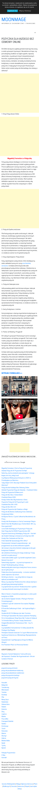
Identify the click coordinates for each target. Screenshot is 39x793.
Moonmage (14, 19)
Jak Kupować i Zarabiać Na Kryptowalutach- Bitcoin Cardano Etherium (18, 657)
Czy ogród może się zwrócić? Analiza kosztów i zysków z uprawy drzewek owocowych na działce (19, 587)
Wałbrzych (6, 786)
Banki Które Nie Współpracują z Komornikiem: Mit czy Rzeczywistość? (19, 525)
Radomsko (5, 702)
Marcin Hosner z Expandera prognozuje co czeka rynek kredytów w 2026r (19, 595)
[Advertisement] (19, 93)
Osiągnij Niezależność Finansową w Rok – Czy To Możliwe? (17, 624)
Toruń (3, 728)
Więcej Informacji (25, 11)
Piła (3, 697)
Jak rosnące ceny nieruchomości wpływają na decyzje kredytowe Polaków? (19, 549)
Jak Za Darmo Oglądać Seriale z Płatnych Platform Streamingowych (18, 599)
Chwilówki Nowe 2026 (9, 497)
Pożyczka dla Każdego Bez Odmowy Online (15, 487)
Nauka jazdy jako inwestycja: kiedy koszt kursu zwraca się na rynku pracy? (19, 568)
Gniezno (4, 709)
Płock (35, 784)
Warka (4, 716)
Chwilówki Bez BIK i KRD (9, 504)
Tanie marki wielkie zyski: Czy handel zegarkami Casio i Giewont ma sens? (19, 558)
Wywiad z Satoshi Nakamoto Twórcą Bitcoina (16, 654)
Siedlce (4, 723)
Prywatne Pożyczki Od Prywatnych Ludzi (15, 502)
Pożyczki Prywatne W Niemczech (12, 492)
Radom (4, 706)
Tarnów (4, 692)
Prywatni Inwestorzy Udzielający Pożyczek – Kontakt (19, 533)
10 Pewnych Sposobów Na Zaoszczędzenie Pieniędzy (19, 615)
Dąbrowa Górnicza (27, 784)
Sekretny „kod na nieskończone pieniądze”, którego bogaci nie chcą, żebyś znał (18, 474)
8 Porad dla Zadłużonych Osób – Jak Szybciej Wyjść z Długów (18, 609)
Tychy (4, 745)
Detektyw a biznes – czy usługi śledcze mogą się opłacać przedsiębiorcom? (17, 578)
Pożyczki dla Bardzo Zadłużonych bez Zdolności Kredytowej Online (17, 512)
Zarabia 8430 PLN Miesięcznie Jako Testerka (16, 613)
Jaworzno (21, 786)
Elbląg (18, 784)
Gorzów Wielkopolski (8, 784)
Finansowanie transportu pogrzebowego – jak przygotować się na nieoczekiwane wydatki (16, 544)
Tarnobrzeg (5, 687)
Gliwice (4, 733)
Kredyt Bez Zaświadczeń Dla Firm (12, 538)
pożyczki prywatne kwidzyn (10, 675)
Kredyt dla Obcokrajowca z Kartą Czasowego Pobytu (19, 521)
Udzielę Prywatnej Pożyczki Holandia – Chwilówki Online (19, 490)
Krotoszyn (5, 726)
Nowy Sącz (5, 699)
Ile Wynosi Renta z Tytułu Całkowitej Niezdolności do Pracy (18, 517)
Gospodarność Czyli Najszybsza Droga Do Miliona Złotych (17, 641)
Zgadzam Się (12, 11)
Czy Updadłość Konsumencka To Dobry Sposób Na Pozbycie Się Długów (18, 628)
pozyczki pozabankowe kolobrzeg (12, 670)
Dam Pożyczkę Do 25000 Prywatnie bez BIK (16, 531)
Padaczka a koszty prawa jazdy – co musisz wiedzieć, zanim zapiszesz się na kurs (19, 573)
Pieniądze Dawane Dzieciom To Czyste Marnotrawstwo (19, 632)
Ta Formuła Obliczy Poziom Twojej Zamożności (16, 620)
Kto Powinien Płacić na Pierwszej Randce (15, 644)
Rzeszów (5, 731)
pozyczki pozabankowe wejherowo (13, 673)
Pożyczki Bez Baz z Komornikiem (12, 495)
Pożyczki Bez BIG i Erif (9, 507)
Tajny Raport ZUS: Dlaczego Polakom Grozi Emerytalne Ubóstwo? (19, 483)
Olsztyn (4, 735)
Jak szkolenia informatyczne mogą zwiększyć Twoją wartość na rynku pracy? (18, 554)
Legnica (4, 714)
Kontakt (4, 757)
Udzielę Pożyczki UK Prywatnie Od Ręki (14, 470)
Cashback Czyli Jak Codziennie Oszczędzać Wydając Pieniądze (18, 604)
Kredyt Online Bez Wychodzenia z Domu (14, 499)
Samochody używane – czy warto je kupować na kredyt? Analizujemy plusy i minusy (17, 563)
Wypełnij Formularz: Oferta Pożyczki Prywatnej (17, 468)
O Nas (3, 755)
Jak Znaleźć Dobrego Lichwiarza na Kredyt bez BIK (18, 536)
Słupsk (27, 786)
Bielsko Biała (6, 740)
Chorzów (14, 786)
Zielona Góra (6, 704)
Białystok (5, 685)
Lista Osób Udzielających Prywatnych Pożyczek (17, 528)
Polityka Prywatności (8, 752)
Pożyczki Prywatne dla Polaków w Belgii (15, 509)
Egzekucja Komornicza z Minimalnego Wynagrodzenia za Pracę (19, 636)
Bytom (4, 748)
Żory (3, 711)
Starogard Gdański (7, 721)
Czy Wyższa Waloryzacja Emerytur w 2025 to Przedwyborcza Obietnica (16, 479)
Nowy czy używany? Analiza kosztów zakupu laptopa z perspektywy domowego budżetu (19, 583)
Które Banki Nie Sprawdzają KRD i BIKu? (15, 540)
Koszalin (4, 682)
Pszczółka (5, 719)
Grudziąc (4, 694)
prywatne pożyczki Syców (10, 677)
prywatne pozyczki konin (10, 668)
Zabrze (4, 738)
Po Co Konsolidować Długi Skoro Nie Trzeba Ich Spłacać (19, 618)
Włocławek (5, 690)
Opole (3, 743)
